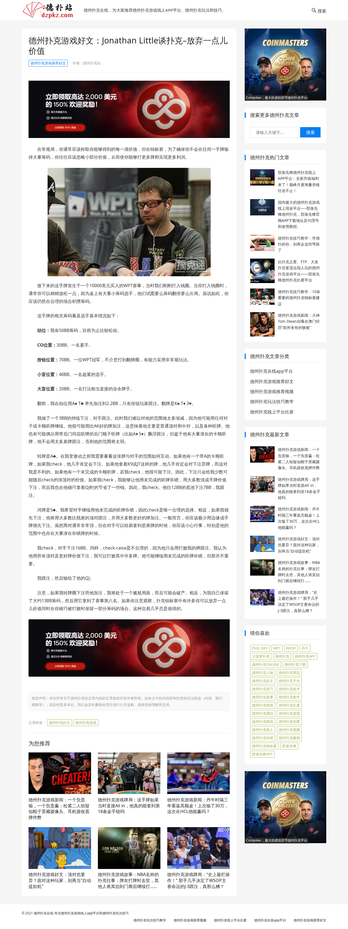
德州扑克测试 (262, 713)
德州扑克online (265, 664)
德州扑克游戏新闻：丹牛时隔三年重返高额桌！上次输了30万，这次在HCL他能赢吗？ (198, 805)
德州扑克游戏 (86, 722)
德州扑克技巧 (262, 688)
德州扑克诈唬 (262, 737)
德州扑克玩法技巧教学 (272, 401)
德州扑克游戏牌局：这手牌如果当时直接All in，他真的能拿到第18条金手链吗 (129, 805)
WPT (277, 648)
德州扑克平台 (289, 680)
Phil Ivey (260, 648)
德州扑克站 (92, 63)
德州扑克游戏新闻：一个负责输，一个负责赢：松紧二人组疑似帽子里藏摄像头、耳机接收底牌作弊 (59, 808)
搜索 (310, 132)
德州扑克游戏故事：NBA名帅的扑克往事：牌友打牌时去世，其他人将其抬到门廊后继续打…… (128, 880)
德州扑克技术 (289, 688)
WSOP (291, 648)
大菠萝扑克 (261, 656)
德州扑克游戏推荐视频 (272, 391)
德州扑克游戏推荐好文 (48, 63)
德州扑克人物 (262, 672)
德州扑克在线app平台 (271, 371)
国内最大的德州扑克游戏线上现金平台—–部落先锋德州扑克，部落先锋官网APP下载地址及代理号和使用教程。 (299, 214)
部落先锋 (289, 745)
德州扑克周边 (289, 672)
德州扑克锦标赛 (264, 745)
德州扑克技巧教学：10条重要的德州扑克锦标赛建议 (299, 297)
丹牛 (305, 648)
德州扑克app (305, 656)
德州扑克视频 (289, 729)
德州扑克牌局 (262, 721)
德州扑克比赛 (289, 705)
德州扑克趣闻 (289, 737)
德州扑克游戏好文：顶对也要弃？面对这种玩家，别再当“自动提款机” (60, 880)
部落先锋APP (262, 754)
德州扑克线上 (262, 729)
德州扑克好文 (59, 722)
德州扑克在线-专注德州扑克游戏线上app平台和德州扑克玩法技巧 (81, 913)
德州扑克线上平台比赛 (272, 412)
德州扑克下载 (295, 664)
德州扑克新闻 (262, 705)
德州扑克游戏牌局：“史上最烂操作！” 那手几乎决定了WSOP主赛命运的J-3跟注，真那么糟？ (198, 880)
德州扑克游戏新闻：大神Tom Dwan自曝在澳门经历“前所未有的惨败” (299, 321)
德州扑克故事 (262, 697)
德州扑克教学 (289, 697)
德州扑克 (282, 656)
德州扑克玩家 (289, 721)
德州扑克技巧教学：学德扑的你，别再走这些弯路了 (299, 244)
